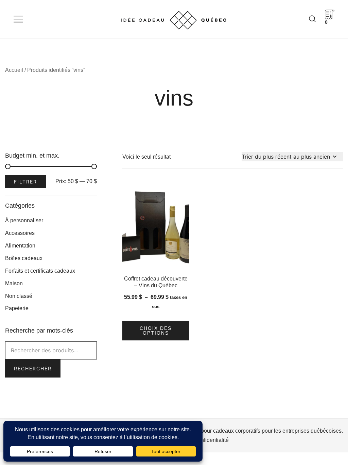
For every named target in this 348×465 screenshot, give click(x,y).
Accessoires (20, 233)
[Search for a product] (312, 18)
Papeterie (17, 308)
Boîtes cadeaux (23, 258)
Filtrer (25, 182)
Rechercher (33, 368)
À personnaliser (24, 220)
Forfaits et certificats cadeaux (40, 271)
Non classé (18, 296)
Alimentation (20, 245)
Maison (14, 283)
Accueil (14, 70)
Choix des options (156, 330)
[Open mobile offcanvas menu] (18, 19)
